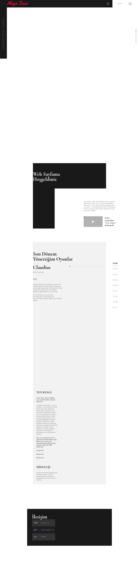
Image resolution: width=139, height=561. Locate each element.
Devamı (93, 210)
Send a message (136, 36)
